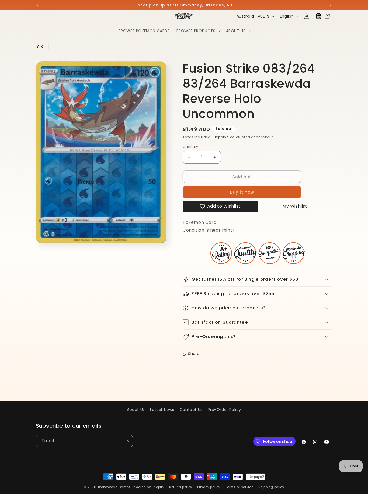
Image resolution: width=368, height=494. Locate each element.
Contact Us (191, 409)
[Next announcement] (330, 5)
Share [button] (194, 353)
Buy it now (242, 192)
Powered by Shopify (148, 487)
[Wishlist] (319, 16)
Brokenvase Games (114, 487)
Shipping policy (271, 487)
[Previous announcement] (38, 5)
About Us (136, 409)
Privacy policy (208, 487)
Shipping (221, 137)
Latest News (162, 409)
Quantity (190, 146)
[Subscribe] (127, 441)
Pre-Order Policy (224, 409)
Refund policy (180, 487)
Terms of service (239, 487)
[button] (198, 30)
